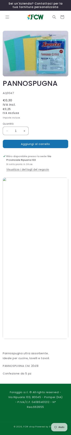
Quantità (8, 123)
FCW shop (29, 426)
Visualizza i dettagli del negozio (27, 169)
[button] (7, 17)
